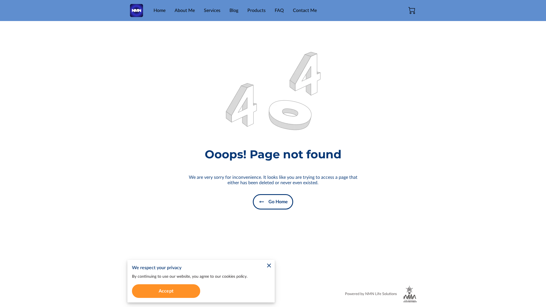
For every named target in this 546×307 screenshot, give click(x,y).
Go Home (278, 202)
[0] (411, 10)
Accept (166, 291)
